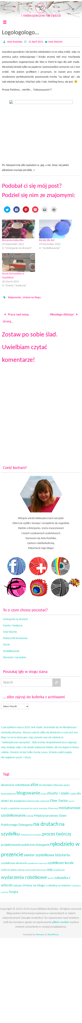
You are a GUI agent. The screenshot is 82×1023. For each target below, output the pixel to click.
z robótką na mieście (58, 883)
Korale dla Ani (46, 240)
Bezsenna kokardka (12, 240)
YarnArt (50, 876)
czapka (72, 792)
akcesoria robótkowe (15, 782)
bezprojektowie (8, 792)
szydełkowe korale (60, 861)
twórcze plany (9, 867)
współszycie (59, 868)
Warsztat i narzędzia (14, 655)
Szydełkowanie (11, 648)
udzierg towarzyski (26, 868)
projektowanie (11, 842)
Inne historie (55, 41)
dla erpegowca (18, 798)
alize (34, 782)
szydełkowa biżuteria (52, 853)
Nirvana (40, 932)
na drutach (46, 822)
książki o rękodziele (10, 806)
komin (71, 799)
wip (50, 867)
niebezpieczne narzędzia (31, 833)
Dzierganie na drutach (15, 616)
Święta (13, 889)
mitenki (29, 814)
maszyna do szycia (29, 806)
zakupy (17, 883)
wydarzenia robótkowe (24, 875)
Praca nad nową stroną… (16, 316)
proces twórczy (56, 832)
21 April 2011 (35, 41)
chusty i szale (58, 791)
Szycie (6, 642)
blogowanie (14, 297)
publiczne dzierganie (35, 842)
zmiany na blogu (31, 297)
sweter (29, 853)
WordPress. (53, 932)
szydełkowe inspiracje (37, 861)
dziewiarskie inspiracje (38, 799)
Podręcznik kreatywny (15, 636)
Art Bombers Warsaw (51, 783)
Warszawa (41, 868)
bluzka (43, 792)
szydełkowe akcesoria (14, 861)
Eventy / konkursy (12, 623)
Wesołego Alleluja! (62, 314)
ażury (66, 783)
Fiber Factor (59, 799)
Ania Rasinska (14, 41)
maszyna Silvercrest (48, 806)
